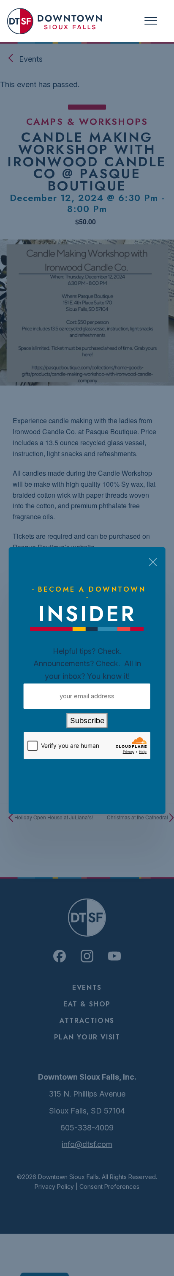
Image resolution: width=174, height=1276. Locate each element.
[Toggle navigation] (150, 21)
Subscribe (87, 720)
